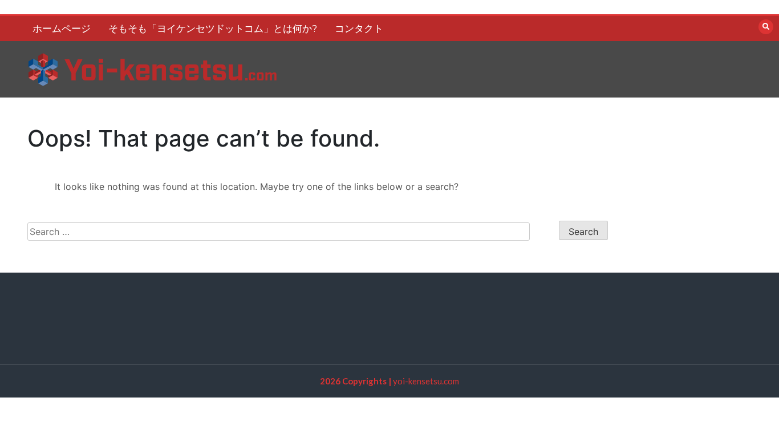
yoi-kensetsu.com (426, 381)
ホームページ (62, 28)
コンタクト (359, 28)
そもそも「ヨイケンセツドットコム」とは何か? (212, 28)
